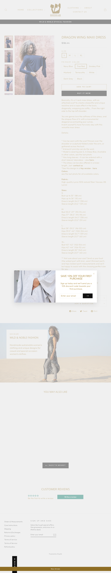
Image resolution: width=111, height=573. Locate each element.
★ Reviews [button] (15, 564)
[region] (55, 569)
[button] (43, 552)
